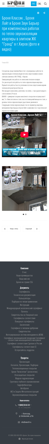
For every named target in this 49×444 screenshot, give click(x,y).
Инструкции (24, 305)
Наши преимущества (24, 275)
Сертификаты (24, 291)
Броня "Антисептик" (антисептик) (24, 371)
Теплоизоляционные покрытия (24, 368)
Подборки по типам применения (24, 301)
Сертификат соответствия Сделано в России (24, 343)
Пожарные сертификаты (24, 321)
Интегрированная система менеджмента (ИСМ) (24, 334)
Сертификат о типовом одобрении (24, 328)
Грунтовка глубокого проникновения (24, 381)
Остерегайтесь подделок (24, 350)
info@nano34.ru (26, 422)
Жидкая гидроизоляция (24, 378)
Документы (24, 287)
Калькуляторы (24, 298)
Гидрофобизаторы (24, 385)
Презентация (24, 361)
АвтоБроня (24, 388)
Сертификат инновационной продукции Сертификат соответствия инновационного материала (24, 339)
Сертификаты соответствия (24, 318)
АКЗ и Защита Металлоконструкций (24, 391)
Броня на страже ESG (24, 282)
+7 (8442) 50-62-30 (24, 405)
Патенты (24, 311)
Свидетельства (24, 331)
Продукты (24, 358)
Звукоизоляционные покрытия (24, 395)
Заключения (24, 324)
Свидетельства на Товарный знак (24, 314)
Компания (24, 268)
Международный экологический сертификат (24, 308)
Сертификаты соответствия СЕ (24, 346)
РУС (33, 3)
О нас (24, 272)
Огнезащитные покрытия (24, 375)
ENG (39, 3)
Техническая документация (24, 295)
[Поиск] (45, 4)
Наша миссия (24, 278)
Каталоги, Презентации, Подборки (24, 365)
